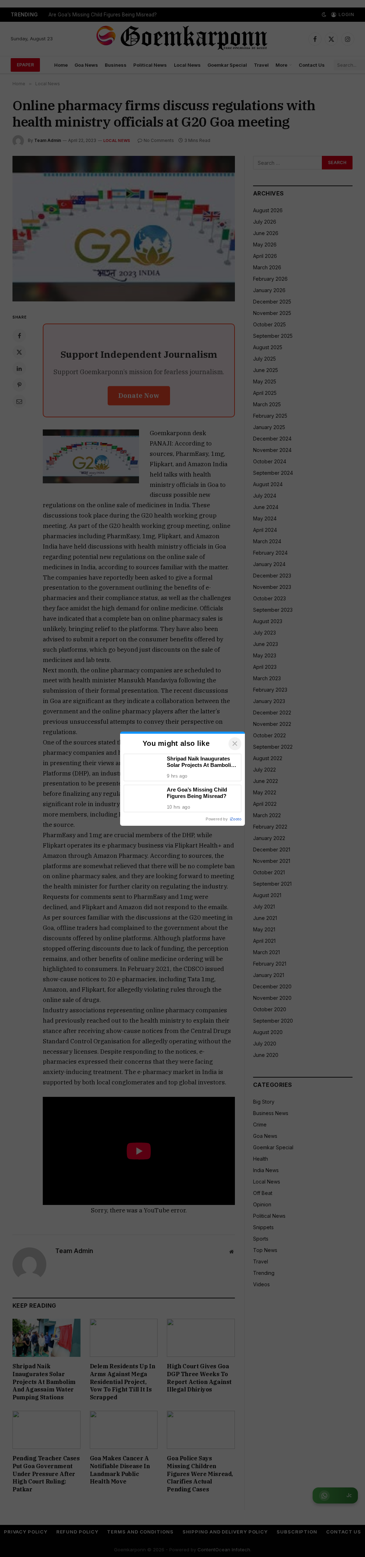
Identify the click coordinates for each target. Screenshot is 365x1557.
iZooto (235, 819)
